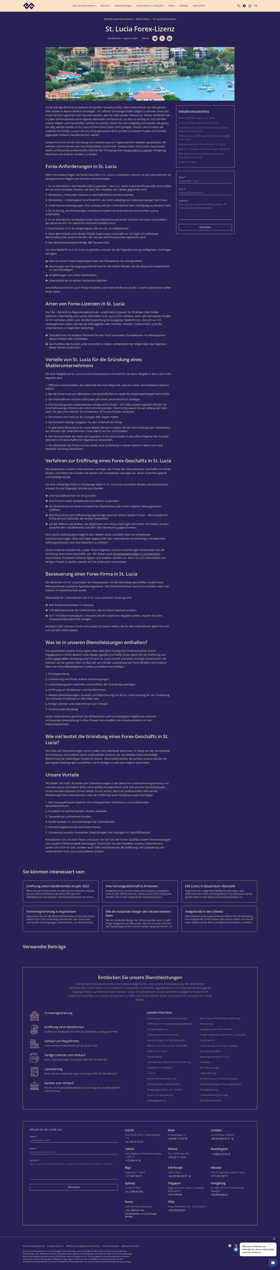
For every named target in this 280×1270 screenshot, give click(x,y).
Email (182, 189)
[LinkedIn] (249, 1246)
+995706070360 (176, 1210)
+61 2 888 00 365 (134, 1191)
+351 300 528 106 (134, 1210)
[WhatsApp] (255, 1246)
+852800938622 (219, 1194)
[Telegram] (242, 1246)
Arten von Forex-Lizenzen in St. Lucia (198, 122)
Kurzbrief (183, 200)
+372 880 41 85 (133, 1160)
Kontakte (183, 5)
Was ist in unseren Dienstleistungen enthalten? (204, 149)
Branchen (105, 5)
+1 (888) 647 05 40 (220, 1154)
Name (182, 177)
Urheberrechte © (55, 1246)
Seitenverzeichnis (130, 1246)
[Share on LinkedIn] (169, 38)
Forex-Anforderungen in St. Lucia (197, 118)
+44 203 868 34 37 (220, 1138)
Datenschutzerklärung (33, 1246)
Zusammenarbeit (110, 1246)
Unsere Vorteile (187, 162)
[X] (236, 1246)
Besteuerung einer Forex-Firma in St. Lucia (202, 144)
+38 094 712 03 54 (177, 1138)
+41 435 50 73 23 (134, 1141)
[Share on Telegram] (155, 38)
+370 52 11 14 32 (177, 1157)
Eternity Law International (118, 19)
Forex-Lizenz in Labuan (138, 150)
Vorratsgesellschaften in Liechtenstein (136, 554)
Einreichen (205, 227)
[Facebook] (230, 1246)
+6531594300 (175, 1194)
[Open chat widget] (273, 1263)
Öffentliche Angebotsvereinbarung (83, 1246)
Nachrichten (199, 5)
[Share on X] (162, 38)
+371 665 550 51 (133, 1176)
